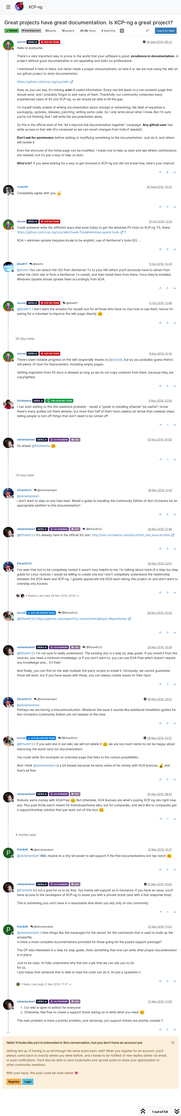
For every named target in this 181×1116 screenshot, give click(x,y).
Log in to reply (166, 30)
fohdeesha (24, 400)
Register (13, 1081)
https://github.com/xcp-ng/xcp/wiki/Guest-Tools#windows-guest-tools (68, 232)
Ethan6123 (24, 490)
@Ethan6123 (94, 529)
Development (32, 30)
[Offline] (10, 45)
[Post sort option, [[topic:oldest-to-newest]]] (147, 31)
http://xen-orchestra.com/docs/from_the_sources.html (131, 535)
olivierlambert (26, 439)
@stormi (37, 264)
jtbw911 (22, 264)
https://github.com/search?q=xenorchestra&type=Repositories (81, 619)
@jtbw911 (72, 303)
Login (27, 1081)
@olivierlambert (47, 490)
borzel (21, 612)
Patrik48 (22, 849)
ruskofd (22, 186)
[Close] (173, 1043)
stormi (21, 42)
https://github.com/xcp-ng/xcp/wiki (43, 82)
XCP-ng (35, 7)
